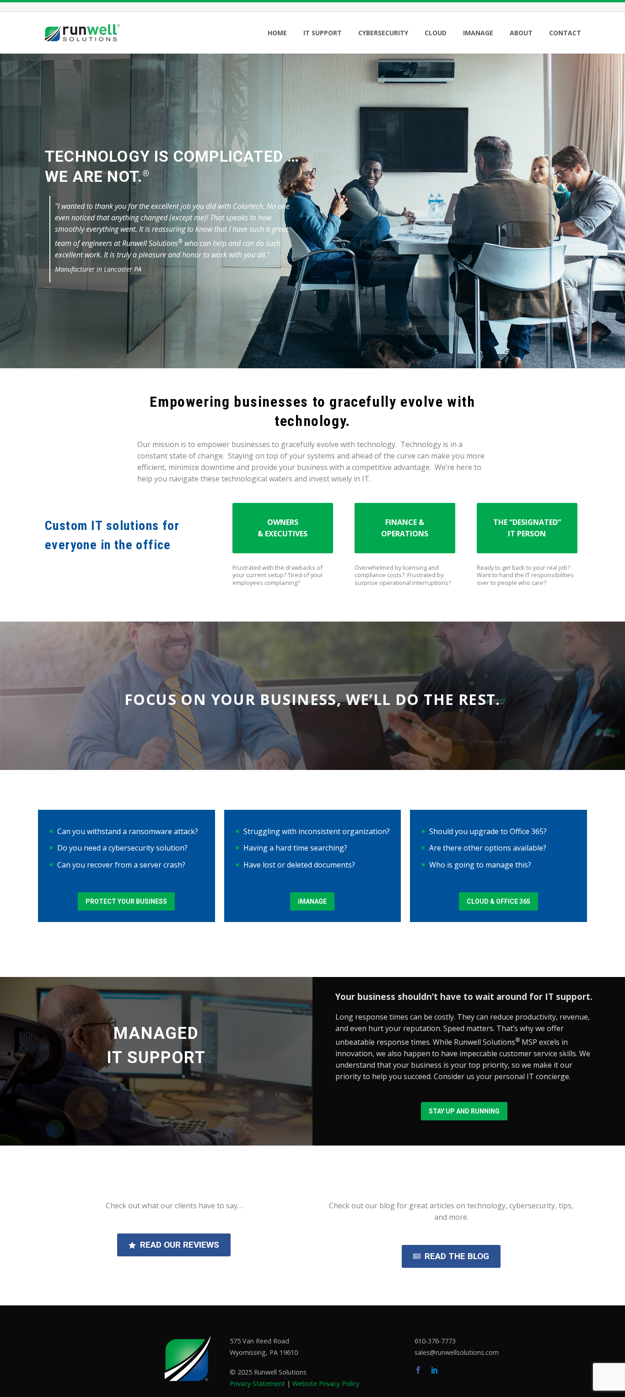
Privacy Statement (257, 1383)
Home (277, 32)
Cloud (436, 32)
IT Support (322, 32)
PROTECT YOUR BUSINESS (126, 901)
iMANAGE (312, 901)
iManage (478, 32)
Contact (565, 32)
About (521, 32)
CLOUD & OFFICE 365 (498, 901)
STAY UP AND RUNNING (464, 1111)
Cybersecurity (383, 32)
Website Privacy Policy (325, 1383)
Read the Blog (451, 1256)
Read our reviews (174, 1244)
